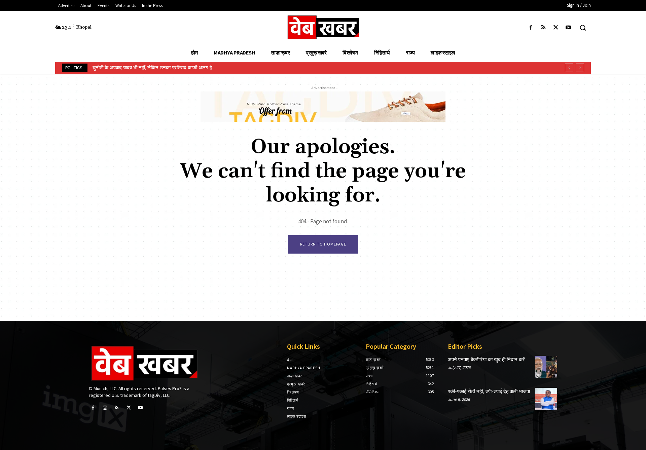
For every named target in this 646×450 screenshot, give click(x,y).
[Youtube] (568, 27)
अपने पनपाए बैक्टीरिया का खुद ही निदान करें (486, 360)
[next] (580, 68)
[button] (583, 28)
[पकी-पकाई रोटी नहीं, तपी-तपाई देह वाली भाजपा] (546, 399)
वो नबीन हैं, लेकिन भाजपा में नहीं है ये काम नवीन (135, 68)
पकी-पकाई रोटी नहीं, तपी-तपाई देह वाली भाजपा (489, 391)
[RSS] (543, 27)
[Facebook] (530, 27)
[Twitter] (556, 27)
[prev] (569, 68)
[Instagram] (105, 408)
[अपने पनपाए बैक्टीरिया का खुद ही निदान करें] (546, 367)
